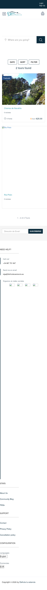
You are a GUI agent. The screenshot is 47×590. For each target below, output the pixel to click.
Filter (34, 62)
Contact (3, 523)
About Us (4, 493)
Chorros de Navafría (12, 108)
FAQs (2, 505)
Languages (4, 553)
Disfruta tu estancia (27, 582)
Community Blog (7, 499)
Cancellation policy (7, 535)
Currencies (4, 563)
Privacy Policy (5, 529)
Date (12, 62)
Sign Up (42, 5)
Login (41, 3)
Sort (22, 62)
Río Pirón (8, 194)
